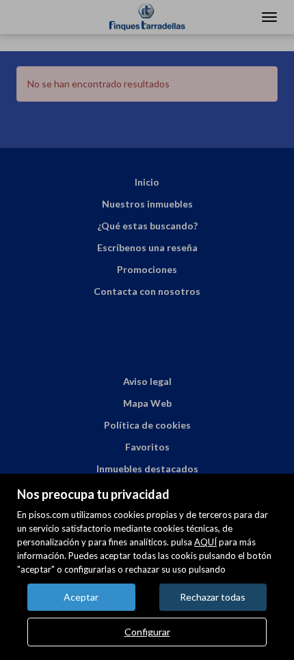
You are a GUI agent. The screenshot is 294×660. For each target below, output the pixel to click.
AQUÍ (205, 541)
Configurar (147, 631)
